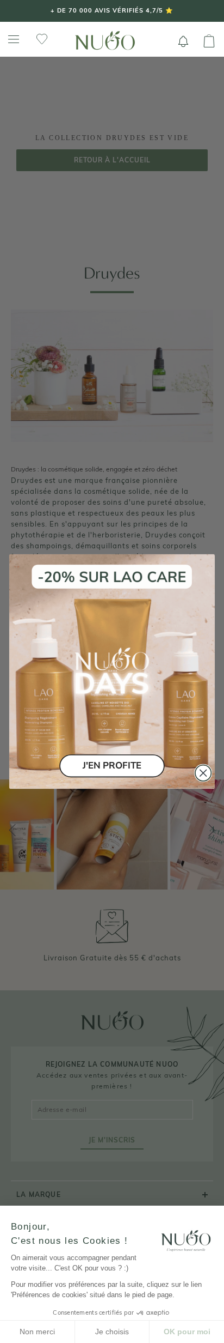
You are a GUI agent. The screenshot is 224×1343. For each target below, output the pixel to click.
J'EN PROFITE (112, 765)
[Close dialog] (203, 773)
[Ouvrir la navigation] (13, 39)
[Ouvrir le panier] (209, 41)
